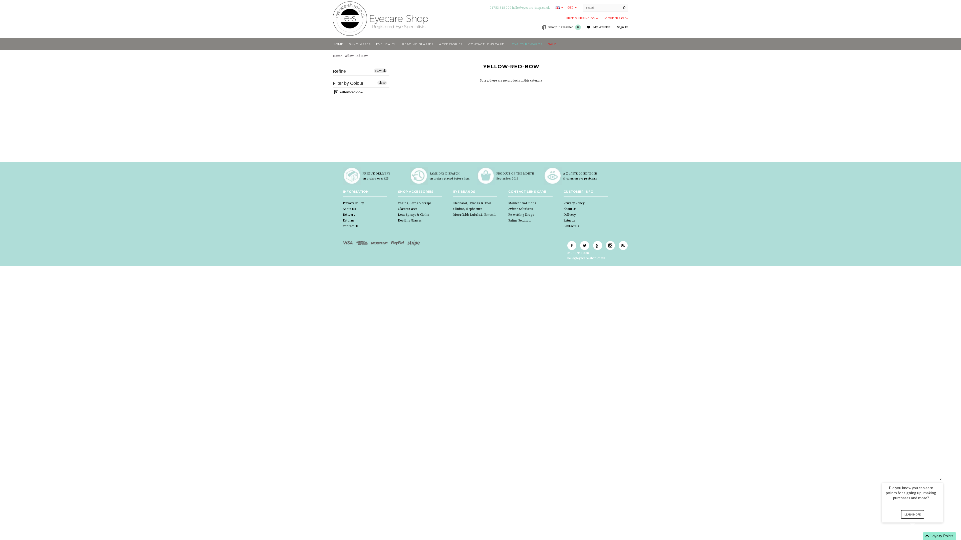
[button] (918, 536)
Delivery (349, 214)
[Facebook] (571, 245)
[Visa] (348, 242)
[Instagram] (610, 245)
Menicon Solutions (522, 203)
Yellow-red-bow (350, 92)
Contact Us (350, 226)
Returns (348, 220)
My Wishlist (602, 27)
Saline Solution (519, 220)
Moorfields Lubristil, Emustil (474, 214)
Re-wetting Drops (521, 214)
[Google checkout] (413, 242)
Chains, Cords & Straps (414, 203)
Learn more (912, 514)
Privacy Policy (353, 203)
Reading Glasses (409, 220)
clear (382, 82)
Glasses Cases (407, 209)
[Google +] (597, 245)
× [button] (941, 479)
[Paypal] (398, 242)
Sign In (622, 27)
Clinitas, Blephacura (468, 209)
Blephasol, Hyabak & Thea (472, 203)
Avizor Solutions (520, 209)
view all (380, 70)
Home (337, 56)
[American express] (362, 242)
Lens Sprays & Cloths (413, 214)
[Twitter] (584, 245)
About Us (349, 209)
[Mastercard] (379, 242)
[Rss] (623, 245)
